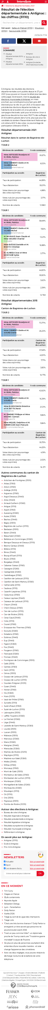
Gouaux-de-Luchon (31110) (15, 680)
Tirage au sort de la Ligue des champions (22, 917)
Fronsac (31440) (11, 657)
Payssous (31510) (11, 801)
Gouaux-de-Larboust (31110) (16, 677)
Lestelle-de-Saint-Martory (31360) (18, 726)
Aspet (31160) (9, 510)
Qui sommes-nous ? (10, 973)
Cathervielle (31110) (12, 585)
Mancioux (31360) (11, 739)
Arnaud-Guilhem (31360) (14, 503)
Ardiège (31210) (10, 490)
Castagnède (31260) (12, 572)
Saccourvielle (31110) (17, 31)
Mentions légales (8, 980)
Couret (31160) (10, 624)
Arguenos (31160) (11, 493)
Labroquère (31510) (12, 712)
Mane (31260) (9, 742)
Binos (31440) (10, 552)
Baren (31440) (10, 533)
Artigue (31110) (10, 506)
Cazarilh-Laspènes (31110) (15, 591)
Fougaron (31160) (11, 650)
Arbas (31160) (9, 483)
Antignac (29, 62)
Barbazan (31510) (11, 529)
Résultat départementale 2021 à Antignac (14, 56)
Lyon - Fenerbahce (12, 907)
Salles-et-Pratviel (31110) (22, 28)
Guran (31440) (10, 686)
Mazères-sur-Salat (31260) (15, 758)
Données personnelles (11, 978)
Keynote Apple (10, 900)
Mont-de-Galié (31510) (13, 771)
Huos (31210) (9, 696)
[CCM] (35, 991)
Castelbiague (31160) (12, 575)
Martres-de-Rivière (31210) (15, 752)
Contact (10, 975)
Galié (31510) (9, 663)
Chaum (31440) (10, 604)
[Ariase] (12, 1007)
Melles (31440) (10, 762)
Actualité (9, 861)
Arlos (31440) (9, 500)
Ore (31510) (8, 798)
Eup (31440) (9, 640)
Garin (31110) (9, 670)
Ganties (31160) (10, 667)
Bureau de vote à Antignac (15, 812)
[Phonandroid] (35, 1007)
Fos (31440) (9, 647)
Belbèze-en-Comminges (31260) (18, 539)
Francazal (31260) (11, 654)
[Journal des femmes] (12, 991)
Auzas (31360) (10, 516)
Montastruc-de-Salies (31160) (16, 775)
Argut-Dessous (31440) (14, 496)
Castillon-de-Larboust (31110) (16, 578)
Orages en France (11, 894)
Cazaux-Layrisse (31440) (14, 598)
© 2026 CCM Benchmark (36, 980)
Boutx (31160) (9, 559)
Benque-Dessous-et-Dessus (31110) (19, 542)
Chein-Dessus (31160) (13, 608)
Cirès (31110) (9, 621)
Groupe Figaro (21, 980)
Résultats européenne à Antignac (18, 826)
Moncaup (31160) (11, 768)
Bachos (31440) (10, 519)
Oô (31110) (8, 794)
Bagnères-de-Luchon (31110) (16, 526)
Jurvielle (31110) (10, 703)
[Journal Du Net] (12, 996)
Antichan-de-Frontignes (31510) (17, 480)
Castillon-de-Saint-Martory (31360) (19, 582)
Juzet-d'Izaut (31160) (12, 706)
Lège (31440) (9, 722)
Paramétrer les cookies (28, 978)
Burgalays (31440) (11, 562)
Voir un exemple (37, 861)
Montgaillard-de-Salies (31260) (17, 785)
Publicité (42, 973)
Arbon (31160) (10, 487)
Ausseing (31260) (11, 513)
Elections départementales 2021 (20, 6)
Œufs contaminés (12, 897)
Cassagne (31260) (11, 569)
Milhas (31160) (10, 765)
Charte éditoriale (31, 973)
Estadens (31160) (11, 634)
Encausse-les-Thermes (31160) (17, 627)
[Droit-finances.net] (35, 996)
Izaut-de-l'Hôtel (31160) (14, 699)
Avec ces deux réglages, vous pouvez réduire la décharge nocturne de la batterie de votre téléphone (24, 956)
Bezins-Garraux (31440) (14, 546)
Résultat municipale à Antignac (17, 829)
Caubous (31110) (10, 588)
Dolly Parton (9, 910)
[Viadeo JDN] (35, 1002)
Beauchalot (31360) (12, 536)
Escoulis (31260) (11, 631)
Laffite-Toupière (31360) (14, 716)
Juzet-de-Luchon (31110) (14, 709)
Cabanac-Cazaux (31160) (14, 565)
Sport (8, 865)
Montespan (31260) (12, 781)
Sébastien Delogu (12, 904)
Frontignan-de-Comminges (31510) (19, 660)
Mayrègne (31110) (11, 755)
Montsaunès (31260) (13, 788)
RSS (28, 975)
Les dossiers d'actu (14, 868)
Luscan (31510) (10, 732)
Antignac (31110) (11, 840)
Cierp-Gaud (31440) (12, 618)
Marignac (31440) (11, 745)
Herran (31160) (10, 690)
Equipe (21, 973)
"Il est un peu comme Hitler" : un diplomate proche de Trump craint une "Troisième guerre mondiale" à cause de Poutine (24, 936)
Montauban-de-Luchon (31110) (17, 778)
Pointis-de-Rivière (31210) (15, 804)
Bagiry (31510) (9, 523)
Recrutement (36, 975)
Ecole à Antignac (11, 844)
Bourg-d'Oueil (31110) (13, 555)
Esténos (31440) (11, 637)
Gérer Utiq (41, 978)
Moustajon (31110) (11, 791)
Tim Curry (8, 891)
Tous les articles (19, 975)
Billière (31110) (10, 549)
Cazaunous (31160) (12, 595)
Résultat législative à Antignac (17, 822)
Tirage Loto (9, 920)
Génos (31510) (10, 673)
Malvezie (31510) (11, 735)
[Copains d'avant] (12, 1002)
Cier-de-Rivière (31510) (13, 614)
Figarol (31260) (10, 644)
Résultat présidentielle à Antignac (18, 819)
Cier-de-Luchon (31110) (13, 611)
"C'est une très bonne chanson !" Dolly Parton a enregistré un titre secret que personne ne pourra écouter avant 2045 (24, 926)
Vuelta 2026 (9, 913)
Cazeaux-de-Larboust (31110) (16, 601)
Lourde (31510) (10, 729)
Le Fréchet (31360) (12, 719)
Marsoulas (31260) (11, 748)
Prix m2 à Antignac (12, 847)
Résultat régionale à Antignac (16, 816)
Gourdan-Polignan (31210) (15, 683)
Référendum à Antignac (14, 832)
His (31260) (8, 693)
